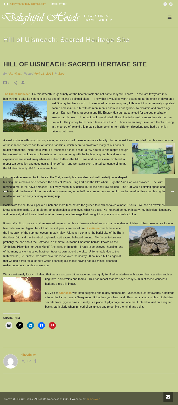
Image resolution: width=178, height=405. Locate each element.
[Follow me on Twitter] (23, 361)
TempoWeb (93, 399)
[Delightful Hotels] (59, 17)
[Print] (25, 82)
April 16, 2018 (43, 73)
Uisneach (65, 292)
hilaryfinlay (15, 73)
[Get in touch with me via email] (29, 361)
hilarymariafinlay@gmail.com (28, 3)
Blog (61, 73)
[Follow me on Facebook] (35, 361)
